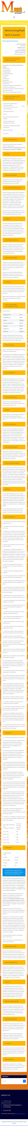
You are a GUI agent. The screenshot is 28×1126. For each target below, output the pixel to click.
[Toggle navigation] (14, 17)
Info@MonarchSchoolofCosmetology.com (12, 1105)
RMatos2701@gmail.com (19, 1113)
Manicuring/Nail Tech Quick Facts (10, 41)
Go (24, 1081)
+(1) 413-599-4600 (7, 1106)
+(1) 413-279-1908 (7, 1110)
